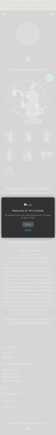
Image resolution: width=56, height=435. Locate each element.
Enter (28, 224)
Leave (28, 230)
